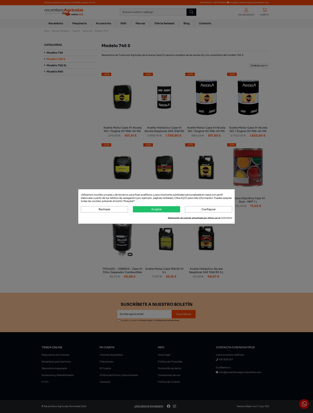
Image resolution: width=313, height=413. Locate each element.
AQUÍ (184, 198)
